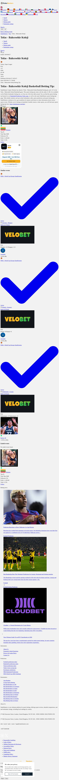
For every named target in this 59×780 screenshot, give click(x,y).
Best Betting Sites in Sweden (11, 698)
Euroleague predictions (9, 670)
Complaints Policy (8, 754)
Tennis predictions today (9, 666)
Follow (2, 142)
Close (6, 778)
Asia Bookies (6, 680)
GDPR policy (7, 752)
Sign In (2, 27)
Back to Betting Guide (6, 31)
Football (5, 536)
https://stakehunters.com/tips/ (17, 104)
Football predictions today (10, 662)
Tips (5, 18)
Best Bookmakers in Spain (10, 688)
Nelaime (8, 130)
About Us (5, 649)
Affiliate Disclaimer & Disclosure (12, 744)
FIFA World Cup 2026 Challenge (12, 674)
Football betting (7, 587)
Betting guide (7, 22)
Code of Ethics (7, 742)
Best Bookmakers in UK (9, 684)
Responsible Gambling (9, 740)
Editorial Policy (7, 748)
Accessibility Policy (8, 746)
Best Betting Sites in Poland (10, 694)
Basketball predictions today (10, 664)
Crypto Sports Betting (9, 682)
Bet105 (9, 145)
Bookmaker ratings (8, 24)
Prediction (10, 536)
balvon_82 (3, 438)
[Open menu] (2, 29)
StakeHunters (4, 33)
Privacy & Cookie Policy (10, 653)
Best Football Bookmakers (10, 696)
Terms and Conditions (9, 750)
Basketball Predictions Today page (19, 96)
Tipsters (5, 20)
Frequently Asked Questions (10, 651)
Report (2, 778)
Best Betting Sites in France (10, 700)
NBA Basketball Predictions (10, 672)
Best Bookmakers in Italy (10, 690)
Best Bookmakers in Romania (11, 692)
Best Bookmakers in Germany (11, 686)
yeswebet (3, 254)
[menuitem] (4, 10)
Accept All (27, 774)
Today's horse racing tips (9, 668)
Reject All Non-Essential (13, 774)
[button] (29, 7)
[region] (19, 769)
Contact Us (6, 655)
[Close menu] (5, 29)
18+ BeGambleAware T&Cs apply (11, 166)
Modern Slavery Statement (10, 756)
